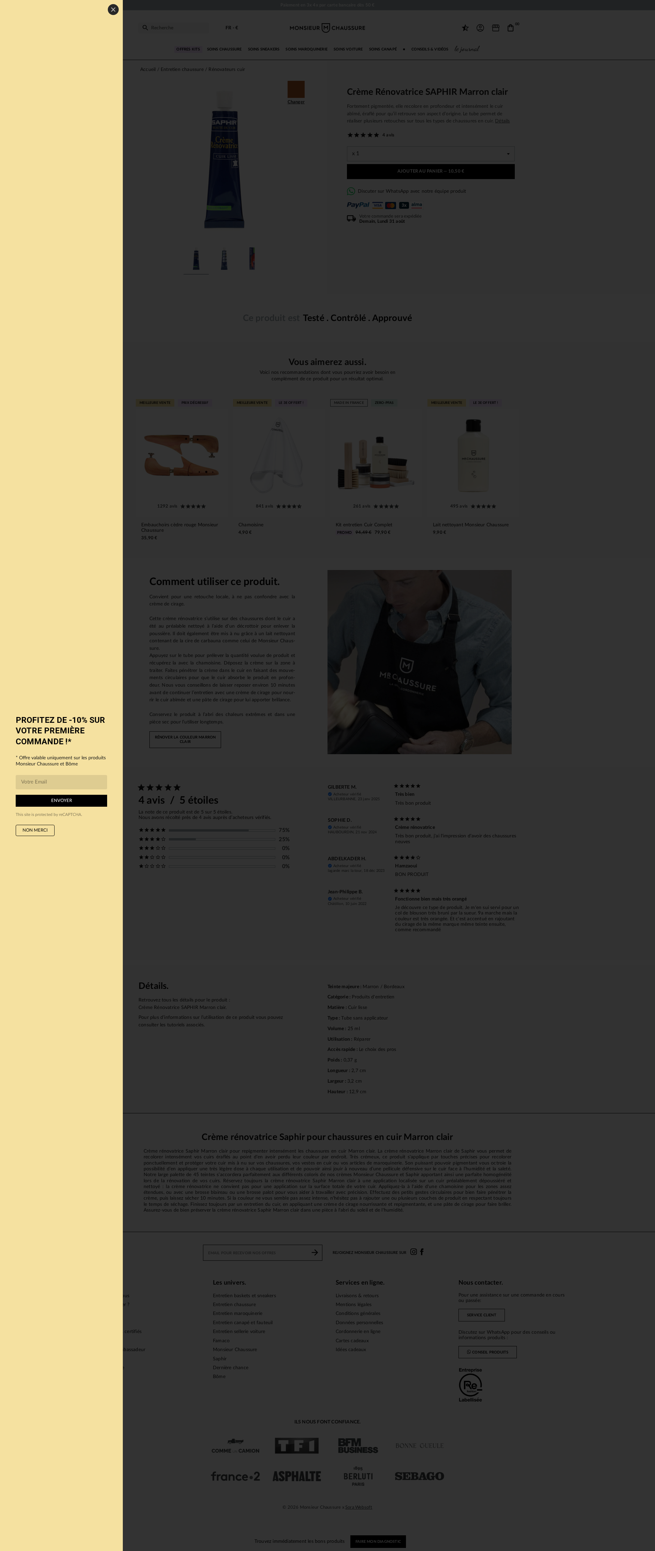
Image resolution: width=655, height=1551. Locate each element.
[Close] (113, 9)
